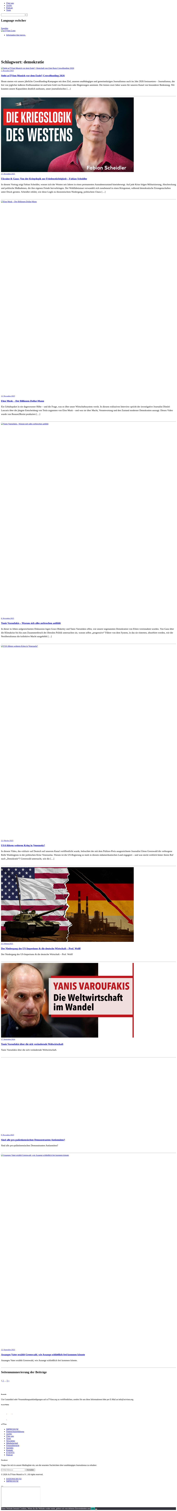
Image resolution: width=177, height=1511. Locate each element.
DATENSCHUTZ (14, 1479)
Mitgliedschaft (12, 1443)
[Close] (2, 1486)
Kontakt (9, 1450)
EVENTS (10, 1452)
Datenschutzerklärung (15, 1431)
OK (93, 1509)
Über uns (10, 3)
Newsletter (10, 1441)
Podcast (9, 8)
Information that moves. (16, 35)
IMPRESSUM (12, 1429)
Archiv (9, 5)
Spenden (4, 28)
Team (8, 10)
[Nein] (96, 1509)
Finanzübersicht (12, 1445)
